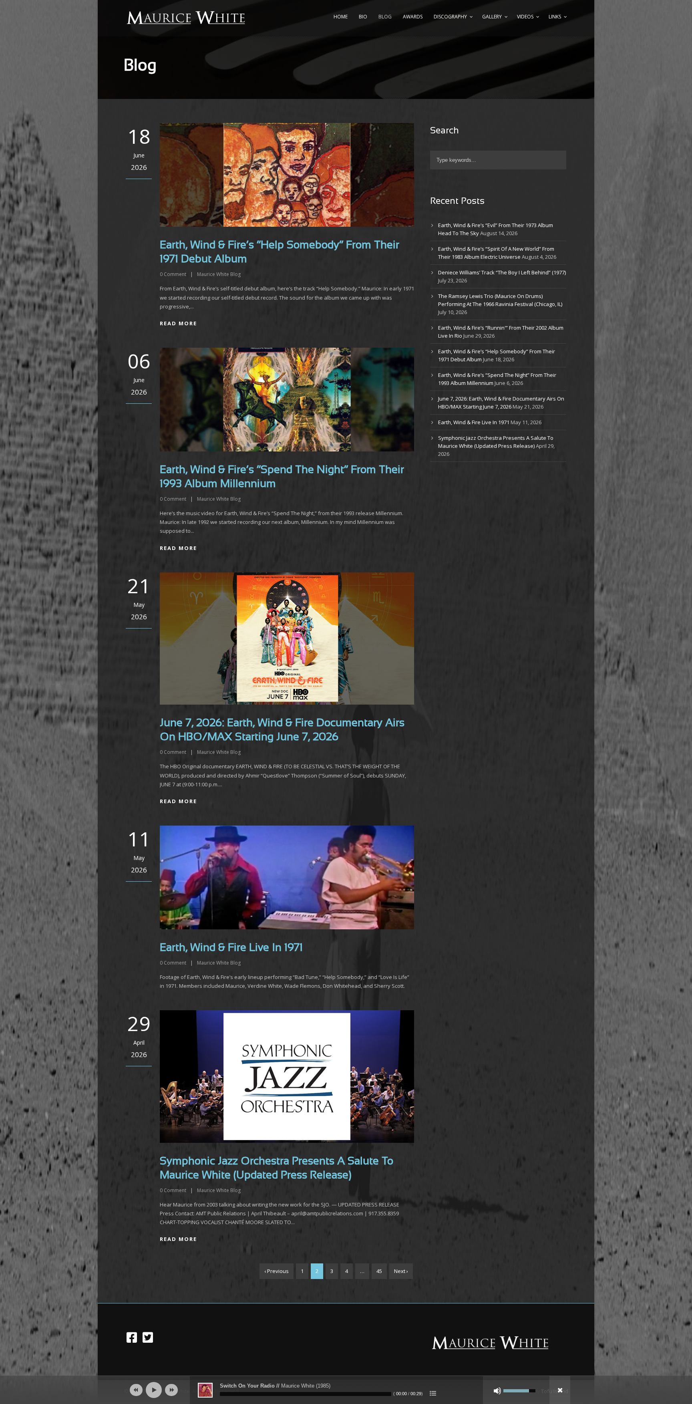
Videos (525, 16)
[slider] (305, 1394)
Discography (450, 16)
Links (555, 16)
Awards (412, 16)
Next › (401, 1271)
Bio (363, 16)
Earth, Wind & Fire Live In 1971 (231, 948)
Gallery (492, 16)
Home (341, 16)
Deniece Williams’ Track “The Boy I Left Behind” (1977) (502, 272)
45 (379, 1271)
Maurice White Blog (219, 274)
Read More (178, 323)
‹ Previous (276, 1271)
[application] (346, 1390)
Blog (385, 16)
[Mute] (497, 1391)
